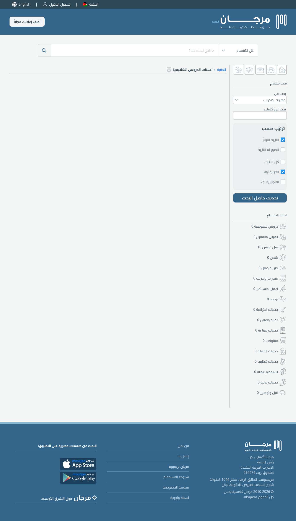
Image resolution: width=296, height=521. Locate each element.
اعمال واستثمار (265, 288)
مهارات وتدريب (265, 278)
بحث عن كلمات (275, 109)
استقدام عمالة (266, 371)
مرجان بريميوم (179, 466)
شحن (272, 257)
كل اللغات (271, 162)
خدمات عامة (268, 382)
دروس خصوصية (264, 226)
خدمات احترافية (265, 309)
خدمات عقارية (266, 330)
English (24, 4)
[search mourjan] (44, 50)
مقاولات (270, 340)
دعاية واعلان (267, 319)
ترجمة (272, 299)
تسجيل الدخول (59, 4)
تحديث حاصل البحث (260, 198)
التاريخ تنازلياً (271, 140)
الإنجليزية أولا (269, 182)
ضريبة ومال (268, 267)
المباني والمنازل (265, 236)
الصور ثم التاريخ (268, 149)
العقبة (93, 4)
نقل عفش (267, 247)
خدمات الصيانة (266, 351)
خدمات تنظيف (266, 361)
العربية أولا (271, 172)
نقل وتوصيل (267, 392)
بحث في (280, 93)
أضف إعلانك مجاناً (27, 21)
